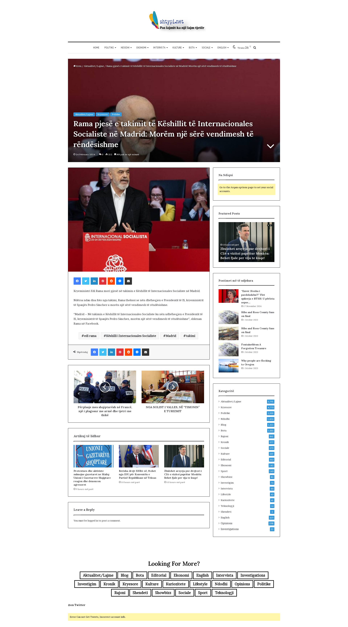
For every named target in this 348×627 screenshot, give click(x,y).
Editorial (226, 459)
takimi (190, 336)
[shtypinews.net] (174, 21)
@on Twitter (76, 605)
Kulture (177, 47)
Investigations (230, 529)
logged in (93, 520)
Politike (109, 47)
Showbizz (226, 476)
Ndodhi (125, 47)
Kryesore (103, 114)
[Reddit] (111, 281)
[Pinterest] (102, 281)
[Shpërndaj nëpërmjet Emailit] (128, 281)
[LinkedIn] (94, 281)
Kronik (225, 442)
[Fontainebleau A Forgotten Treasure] (229, 349)
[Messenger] (119, 281)
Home (96, 47)
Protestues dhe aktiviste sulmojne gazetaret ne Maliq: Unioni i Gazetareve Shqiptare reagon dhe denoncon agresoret (92, 477)
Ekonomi (141, 47)
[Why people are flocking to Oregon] (229, 365)
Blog (223, 424)
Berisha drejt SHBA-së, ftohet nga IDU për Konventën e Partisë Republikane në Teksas (137, 474)
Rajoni (224, 436)
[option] (246, 242)
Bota (192, 47)
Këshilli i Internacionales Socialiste (131, 336)
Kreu (78, 66)
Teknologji (227, 505)
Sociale (206, 47)
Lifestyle (226, 494)
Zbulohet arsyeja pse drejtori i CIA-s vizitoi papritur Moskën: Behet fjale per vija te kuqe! (183, 474)
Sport (224, 471)
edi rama (90, 336)
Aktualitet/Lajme (94, 66)
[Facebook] (77, 281)
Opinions (226, 523)
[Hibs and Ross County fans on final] (229, 317)
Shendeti (226, 511)
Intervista (159, 47)
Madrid (171, 336)
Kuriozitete (228, 500)
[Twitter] (85, 281)
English (222, 47)
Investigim (227, 482)
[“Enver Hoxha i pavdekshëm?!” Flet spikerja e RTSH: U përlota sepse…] (229, 296)
